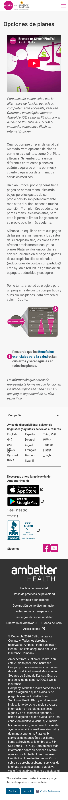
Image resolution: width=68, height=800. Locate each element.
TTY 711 (12, 516)
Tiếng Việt (49, 434)
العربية (29, 445)
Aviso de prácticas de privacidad (34, 594)
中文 (10, 439)
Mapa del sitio (53, 623)
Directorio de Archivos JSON (24, 623)
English (12, 434)
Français (30, 450)
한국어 (47, 439)
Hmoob (29, 455)
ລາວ (10, 445)
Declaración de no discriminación (34, 605)
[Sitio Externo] (23, 530)
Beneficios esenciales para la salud (33, 354)
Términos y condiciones (34, 600)
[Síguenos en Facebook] (46, 548)
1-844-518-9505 (17, 510)
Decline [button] (13, 791)
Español (30, 434)
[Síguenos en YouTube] (53, 548)
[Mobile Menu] (63, 5)
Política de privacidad (34, 588)
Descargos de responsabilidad (34, 617)
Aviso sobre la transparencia (34, 611)
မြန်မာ (11, 450)
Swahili (29, 460)
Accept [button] (27, 791)
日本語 (47, 450)
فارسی (47, 455)
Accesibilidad (32, 629)
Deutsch (30, 439)
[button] (48, 791)
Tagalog (48, 445)
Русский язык (12, 457)
